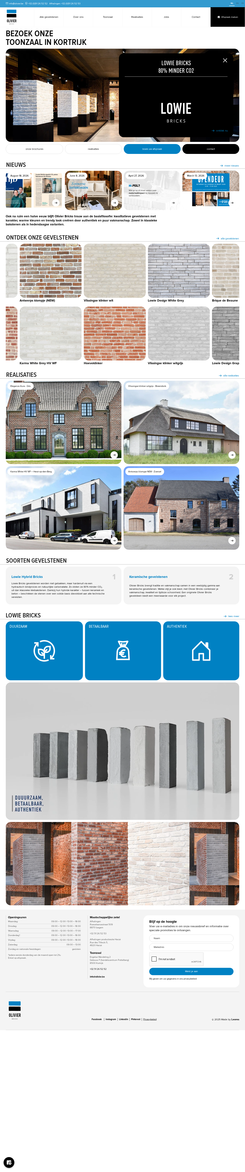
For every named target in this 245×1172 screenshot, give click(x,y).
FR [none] (242, 3)
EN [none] (237, 3)
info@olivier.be (16, 3)
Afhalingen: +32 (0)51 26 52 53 (64, 3)
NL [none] (232, 3)
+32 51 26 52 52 (98, 969)
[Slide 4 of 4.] (122, 863)
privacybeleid (190, 978)
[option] (237, 4)
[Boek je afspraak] (9, 1163)
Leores (235, 1019)
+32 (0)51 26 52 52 (38, 3)
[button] (13, 863)
